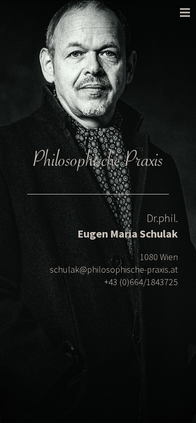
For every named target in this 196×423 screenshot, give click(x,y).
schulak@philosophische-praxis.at (114, 269)
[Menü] (184, 12)
